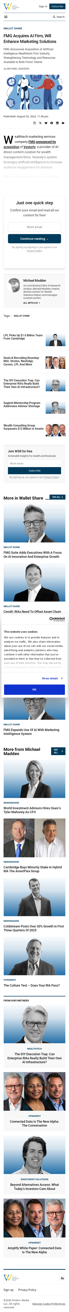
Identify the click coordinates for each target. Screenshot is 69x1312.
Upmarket (10, 979)
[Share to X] (40, 122)
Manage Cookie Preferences (48, 1303)
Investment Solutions (34, 1179)
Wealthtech (34, 1048)
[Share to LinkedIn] (57, 122)
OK (34, 689)
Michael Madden (18, 68)
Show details (50, 678)
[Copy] (34, 122)
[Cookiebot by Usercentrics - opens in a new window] (49, 619)
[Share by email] (63, 122)
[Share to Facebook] (51, 122)
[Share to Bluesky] (46, 122)
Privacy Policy (34, 250)
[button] (9, 1290)
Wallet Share (13, 28)
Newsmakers (11, 802)
